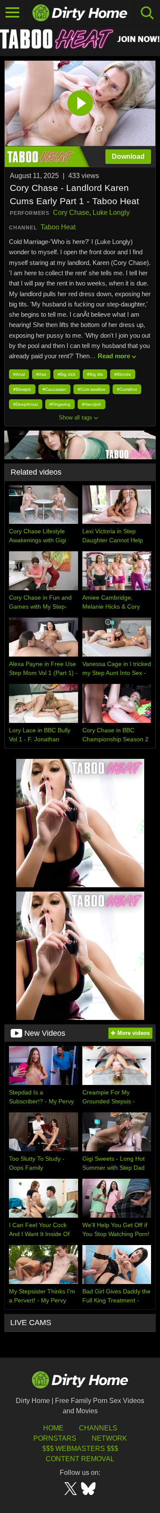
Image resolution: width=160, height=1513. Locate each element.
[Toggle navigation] (13, 13)
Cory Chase (71, 212)
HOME (53, 1428)
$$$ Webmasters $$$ (80, 1448)
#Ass (41, 374)
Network (109, 1438)
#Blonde (122, 374)
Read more (114, 356)
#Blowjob (22, 389)
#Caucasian (54, 389)
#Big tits (95, 374)
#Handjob (91, 404)
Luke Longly (111, 212)
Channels (98, 1428)
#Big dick (67, 374)
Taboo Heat (58, 227)
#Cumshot (127, 389)
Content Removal (80, 1458)
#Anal (19, 374)
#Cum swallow (91, 389)
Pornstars (54, 1438)
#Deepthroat (25, 404)
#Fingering (59, 404)
